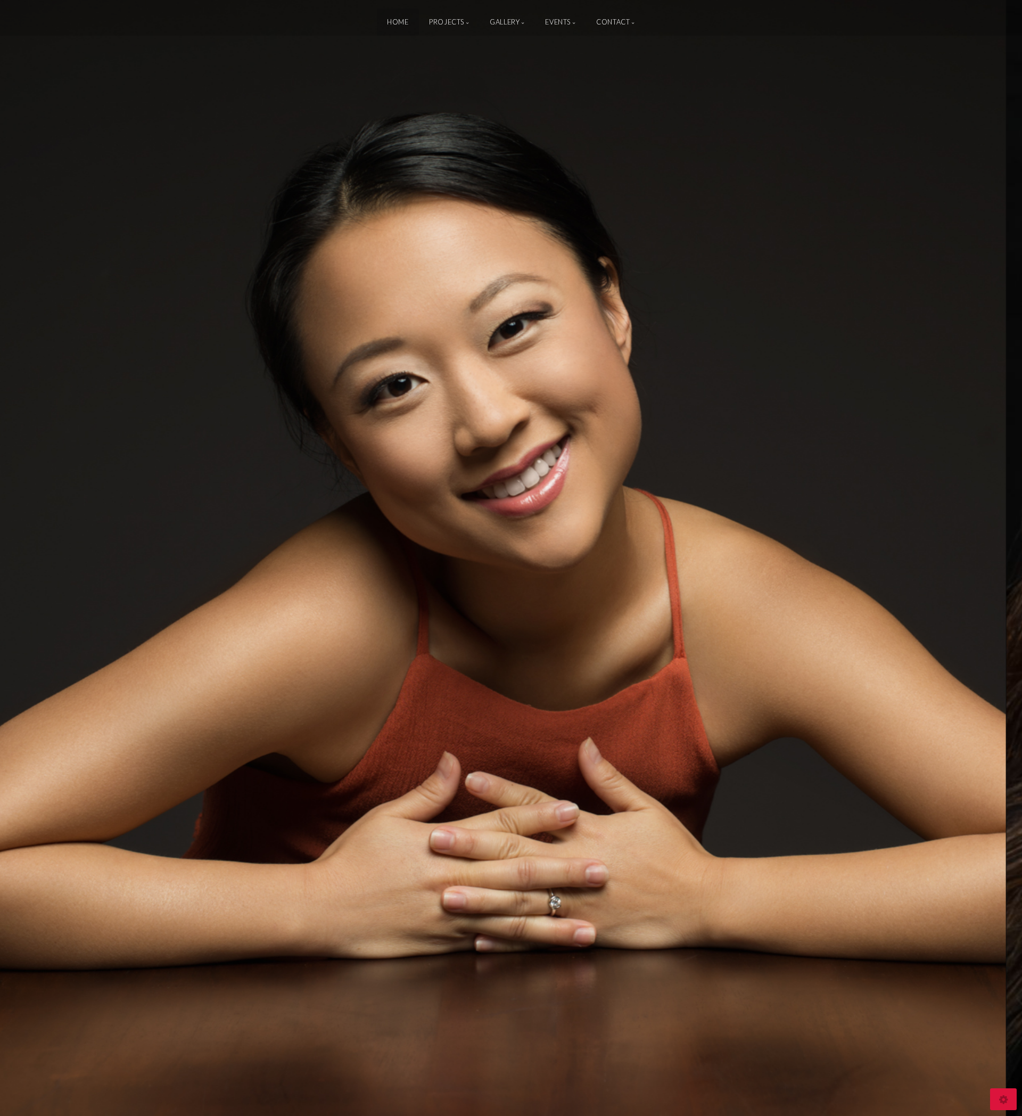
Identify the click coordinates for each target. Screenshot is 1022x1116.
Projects (446, 22)
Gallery (505, 22)
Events (558, 22)
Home (398, 22)
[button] (32, 558)
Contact (613, 22)
